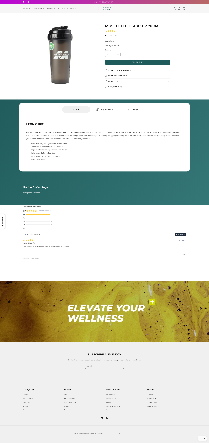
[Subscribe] (121, 366)
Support (150, 394)
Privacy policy (119, 433)
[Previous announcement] (72, 2)
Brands (25, 406)
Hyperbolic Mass (70, 402)
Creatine (109, 402)
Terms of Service (153, 406)
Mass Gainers (69, 410)
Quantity (108, 50)
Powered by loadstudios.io (95, 433)
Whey (66, 394)
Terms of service (130, 433)
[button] (26, 8)
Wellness (26, 402)
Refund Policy (152, 402)
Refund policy (109, 433)
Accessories (27, 410)
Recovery (109, 410)
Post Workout (111, 398)
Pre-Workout (110, 394)
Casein (66, 406)
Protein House (83, 433)
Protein (25, 394)
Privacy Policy (152, 398)
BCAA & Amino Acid (113, 406)
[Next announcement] (136, 2)
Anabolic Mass (69, 398)
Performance (28, 398)
